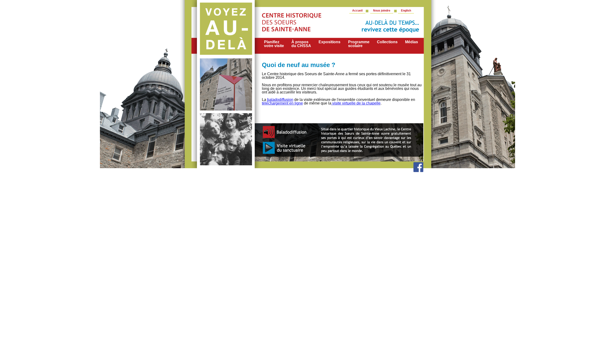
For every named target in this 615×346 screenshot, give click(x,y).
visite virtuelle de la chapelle (356, 103)
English (406, 10)
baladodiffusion (280, 100)
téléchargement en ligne (282, 103)
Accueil (357, 10)
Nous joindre (381, 10)
